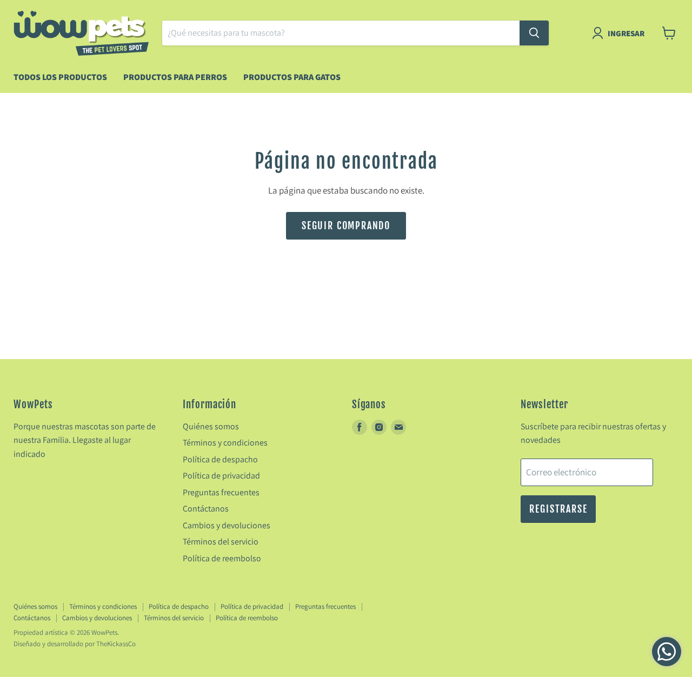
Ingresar (626, 33)
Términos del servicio (220, 541)
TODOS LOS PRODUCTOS (60, 77)
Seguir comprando (346, 225)
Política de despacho (220, 459)
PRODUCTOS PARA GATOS (292, 77)
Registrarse (558, 509)
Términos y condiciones (225, 442)
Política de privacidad (221, 475)
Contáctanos (206, 508)
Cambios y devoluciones (226, 525)
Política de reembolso (222, 558)
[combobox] (341, 33)
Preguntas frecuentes (221, 492)
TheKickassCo (116, 643)
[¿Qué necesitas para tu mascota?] (534, 33)
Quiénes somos (211, 426)
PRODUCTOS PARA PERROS (175, 77)
